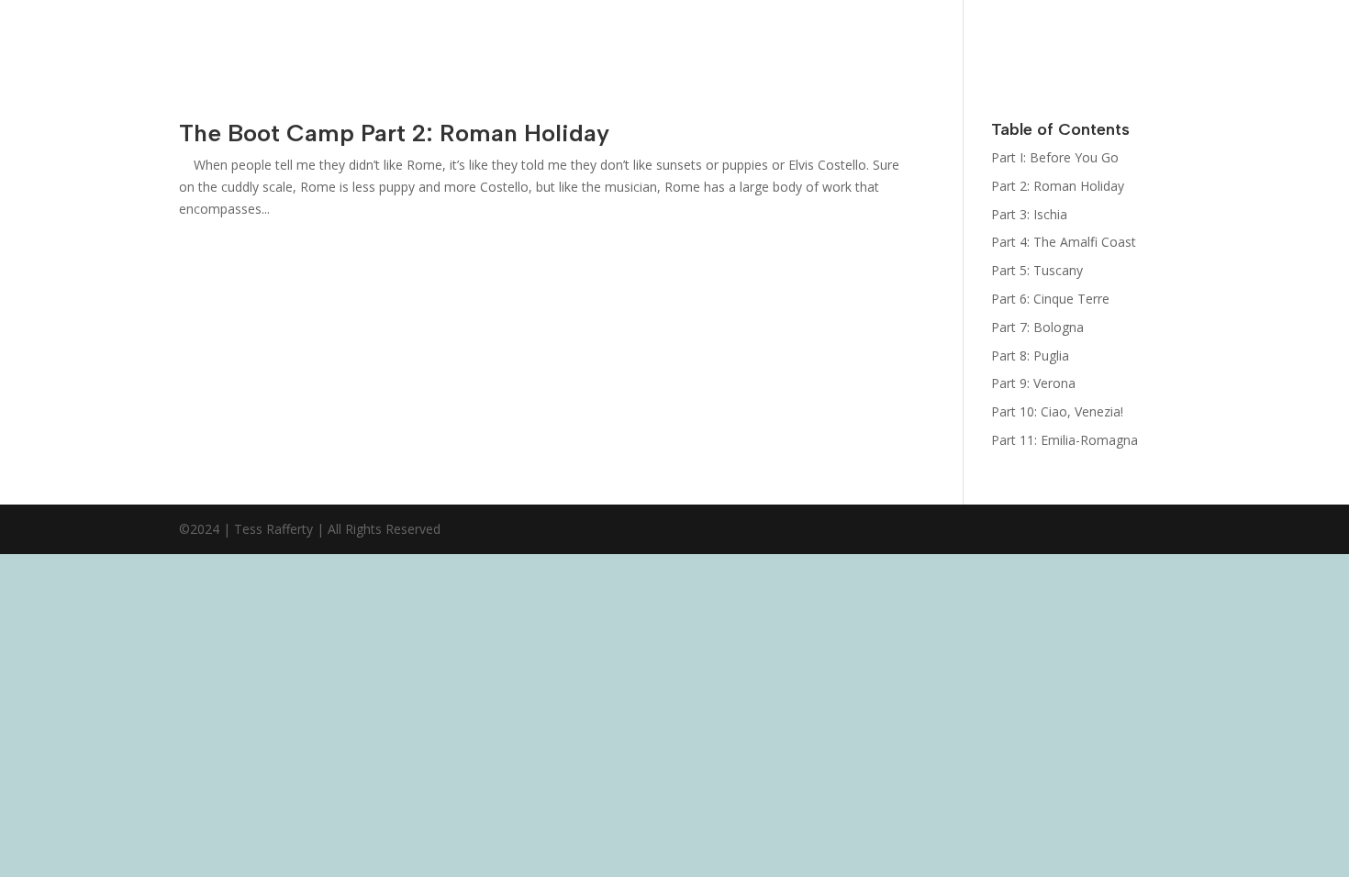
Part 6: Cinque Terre (1050, 298)
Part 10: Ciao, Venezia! (1057, 411)
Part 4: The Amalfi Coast (1063, 241)
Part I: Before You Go (1055, 157)
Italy (1310, 14)
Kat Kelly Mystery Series (843, 48)
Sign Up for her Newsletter (972, 48)
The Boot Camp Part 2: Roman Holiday (394, 133)
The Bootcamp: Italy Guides (1110, 48)
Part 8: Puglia (1030, 355)
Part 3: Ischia (1029, 214)
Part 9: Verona (1033, 383)
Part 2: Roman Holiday (1057, 185)
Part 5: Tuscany (1037, 270)
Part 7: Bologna (1037, 327)
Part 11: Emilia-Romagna (1064, 440)
